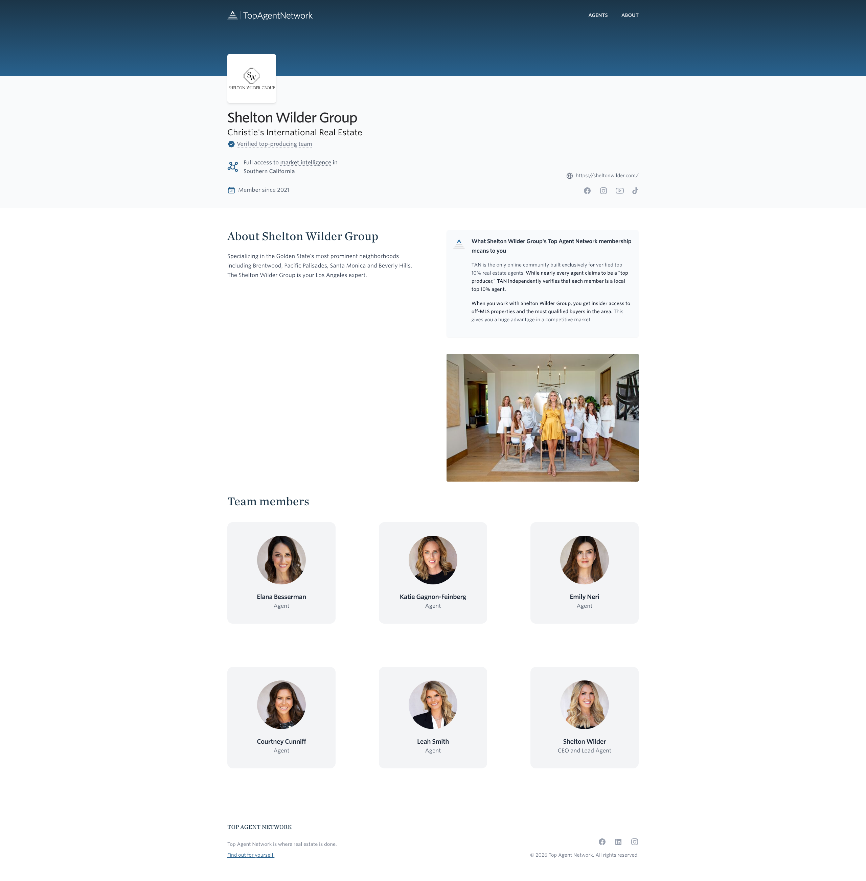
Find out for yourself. (250, 855)
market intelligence (305, 162)
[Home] (270, 15)
